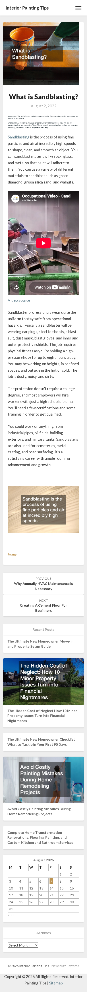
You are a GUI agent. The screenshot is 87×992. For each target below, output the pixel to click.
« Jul (11, 915)
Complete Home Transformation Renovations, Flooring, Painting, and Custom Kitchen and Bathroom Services (40, 837)
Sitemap (56, 983)
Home (12, 554)
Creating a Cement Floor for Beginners (43, 606)
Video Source (19, 300)
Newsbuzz (59, 966)
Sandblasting (18, 137)
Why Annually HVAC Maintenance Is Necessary (43, 584)
